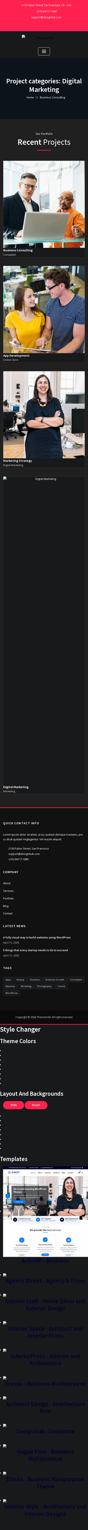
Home (30, 97)
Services (8, 891)
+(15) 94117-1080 (46, 11)
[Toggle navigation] (44, 51)
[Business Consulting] (39, 225)
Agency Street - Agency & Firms (45, 1280)
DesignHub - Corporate (45, 1431)
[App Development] (39, 330)
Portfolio (8, 898)
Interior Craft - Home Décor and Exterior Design (45, 1304)
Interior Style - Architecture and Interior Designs (45, 1510)
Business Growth (54, 979)
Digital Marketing (15, 787)
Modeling (26, 986)
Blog (5, 906)
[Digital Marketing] (39, 651)
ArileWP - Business (45, 1260)
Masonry (10, 986)
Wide (13, 1105)
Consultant (76, 979)
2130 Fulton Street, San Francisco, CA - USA (46, 5)
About (6, 883)
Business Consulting (52, 97)
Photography (44, 986)
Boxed (36, 1105)
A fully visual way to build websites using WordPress (37, 937)
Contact (7, 913)
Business (35, 979)
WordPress (12, 992)
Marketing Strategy (17, 461)
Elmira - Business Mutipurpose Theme (45, 1482)
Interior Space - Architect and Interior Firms (45, 1332)
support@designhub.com (46, 17)
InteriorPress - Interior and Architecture (45, 1359)
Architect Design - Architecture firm (45, 1407)
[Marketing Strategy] (39, 435)
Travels (61, 986)
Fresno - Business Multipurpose (45, 1383)
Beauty (20, 979)
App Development (16, 355)
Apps (8, 979)
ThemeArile (44, 1017)
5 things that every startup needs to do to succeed (35, 950)
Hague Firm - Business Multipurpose (45, 1455)
